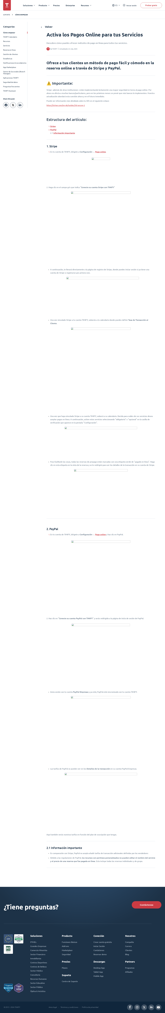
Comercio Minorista (38, 950)
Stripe (53, 126)
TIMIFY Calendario (10, 37)
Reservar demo (100, 954)
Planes (65, 968)
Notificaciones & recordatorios (14, 63)
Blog (127, 954)
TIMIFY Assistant (9, 91)
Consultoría (35, 975)
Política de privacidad (90, 1007)
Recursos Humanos (38, 979)
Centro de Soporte (70, 981)
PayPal (53, 129)
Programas (129, 968)
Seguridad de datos (10, 82)
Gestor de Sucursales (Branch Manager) (14, 73)
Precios (56, 5)
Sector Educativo (37, 983)
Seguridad (66, 954)
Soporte (6, 15)
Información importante (64, 133)
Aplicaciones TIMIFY (10, 78)
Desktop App (99, 968)
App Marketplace (9, 67)
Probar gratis (151, 5)
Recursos (6, 41)
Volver (48, 26)
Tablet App (98, 972)
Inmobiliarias (35, 958)
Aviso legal (53, 1007)
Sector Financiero (37, 954)
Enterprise (70, 5)
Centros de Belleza (38, 967)
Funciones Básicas (69, 942)
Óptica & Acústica (37, 991)
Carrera (128, 946)
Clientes (128, 950)
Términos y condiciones (69, 1007)
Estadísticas (7, 59)
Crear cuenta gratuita (102, 942)
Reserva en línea (9, 50)
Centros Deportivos (38, 962)
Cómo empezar (21, 15)
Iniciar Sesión (99, 946)
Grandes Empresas (38, 946)
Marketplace (67, 950)
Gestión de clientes (10, 54)
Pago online (100, 152)
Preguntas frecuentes (11, 87)
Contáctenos (146, 905)
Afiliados (129, 972)
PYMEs (33, 942)
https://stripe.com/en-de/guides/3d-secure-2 (66, 105)
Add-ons (65, 946)
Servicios (6, 46)
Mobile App (98, 976)
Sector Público (36, 987)
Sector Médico (36, 971)
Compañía (129, 942)
